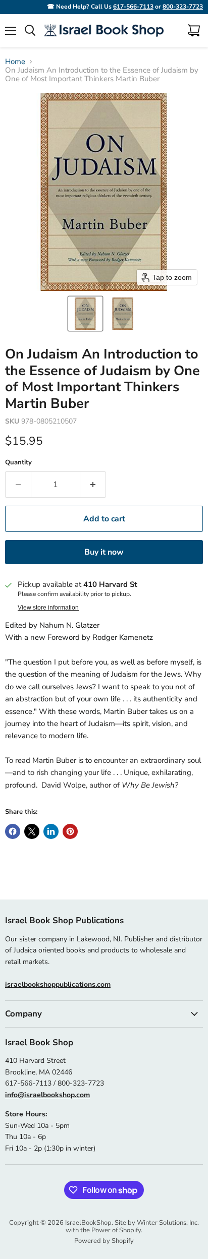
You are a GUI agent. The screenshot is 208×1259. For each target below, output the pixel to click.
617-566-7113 (133, 7)
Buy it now (104, 552)
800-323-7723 (183, 7)
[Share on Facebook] (12, 831)
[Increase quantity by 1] (93, 484)
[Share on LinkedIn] (51, 831)
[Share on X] (31, 831)
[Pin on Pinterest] (70, 831)
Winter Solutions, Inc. (168, 1222)
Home (15, 61)
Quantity (18, 462)
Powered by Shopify (104, 1240)
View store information (48, 607)
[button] (85, 313)
